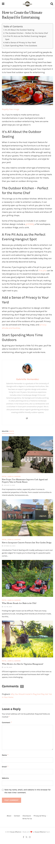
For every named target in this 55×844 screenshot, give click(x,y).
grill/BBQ (29, 224)
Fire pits (42, 270)
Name (5, 755)
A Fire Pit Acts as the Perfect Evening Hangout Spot (25, 37)
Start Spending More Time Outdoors (21, 45)
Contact (17, 816)
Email (5, 766)
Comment (7, 722)
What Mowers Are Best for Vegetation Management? (22, 664)
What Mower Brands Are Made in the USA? (19, 603)
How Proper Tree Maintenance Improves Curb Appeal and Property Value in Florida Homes (24, 480)
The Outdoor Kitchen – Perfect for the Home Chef (26, 33)
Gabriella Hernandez (27, 379)
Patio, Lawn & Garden (11, 476)
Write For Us (27, 819)
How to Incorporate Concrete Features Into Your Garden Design (26, 542)
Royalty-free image (10, 109)
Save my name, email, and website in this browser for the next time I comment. (27, 791)
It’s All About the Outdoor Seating (19, 30)
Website (5, 778)
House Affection (15, 832)
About (9, 816)
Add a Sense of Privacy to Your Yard (20, 42)
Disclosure (27, 816)
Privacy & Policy (40, 816)
